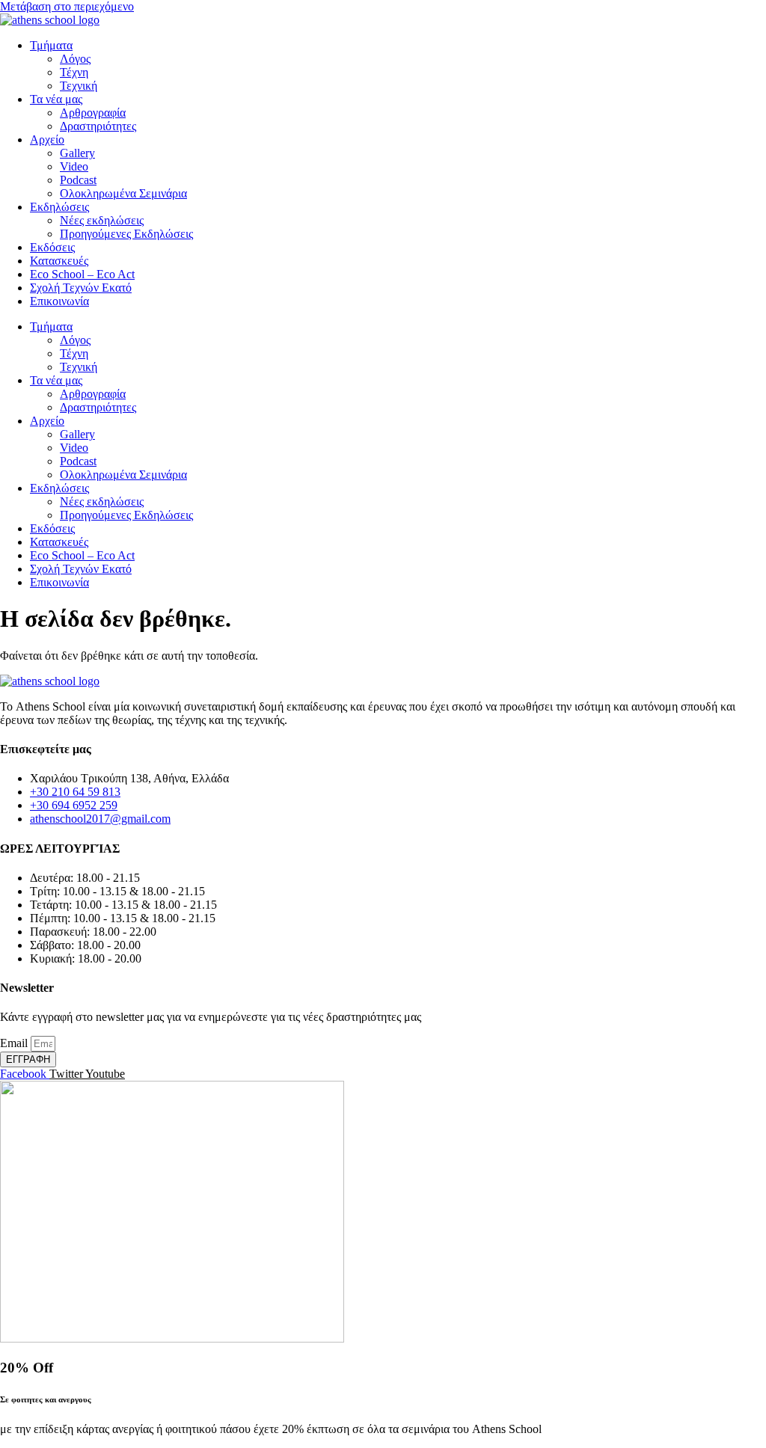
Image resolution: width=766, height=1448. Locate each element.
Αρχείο (47, 139)
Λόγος (75, 58)
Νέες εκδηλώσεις (102, 220)
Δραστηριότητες (98, 126)
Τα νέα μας (56, 99)
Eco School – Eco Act (82, 274)
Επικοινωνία (59, 301)
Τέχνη (74, 72)
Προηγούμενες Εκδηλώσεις (126, 233)
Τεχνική (78, 85)
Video (74, 166)
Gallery (77, 153)
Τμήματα (51, 45)
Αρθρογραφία (93, 112)
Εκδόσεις (52, 247)
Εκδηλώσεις (59, 206)
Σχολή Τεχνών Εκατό (81, 287)
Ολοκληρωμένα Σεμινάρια (123, 193)
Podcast (78, 180)
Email (15, 1043)
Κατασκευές (59, 260)
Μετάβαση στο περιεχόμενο (67, 6)
